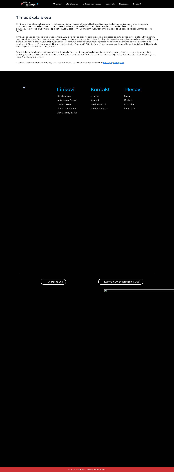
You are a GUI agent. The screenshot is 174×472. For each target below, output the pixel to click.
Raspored (123, 4)
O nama (57, 4)
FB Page (107, 62)
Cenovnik (110, 4)
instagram (118, 62)
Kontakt (137, 4)
